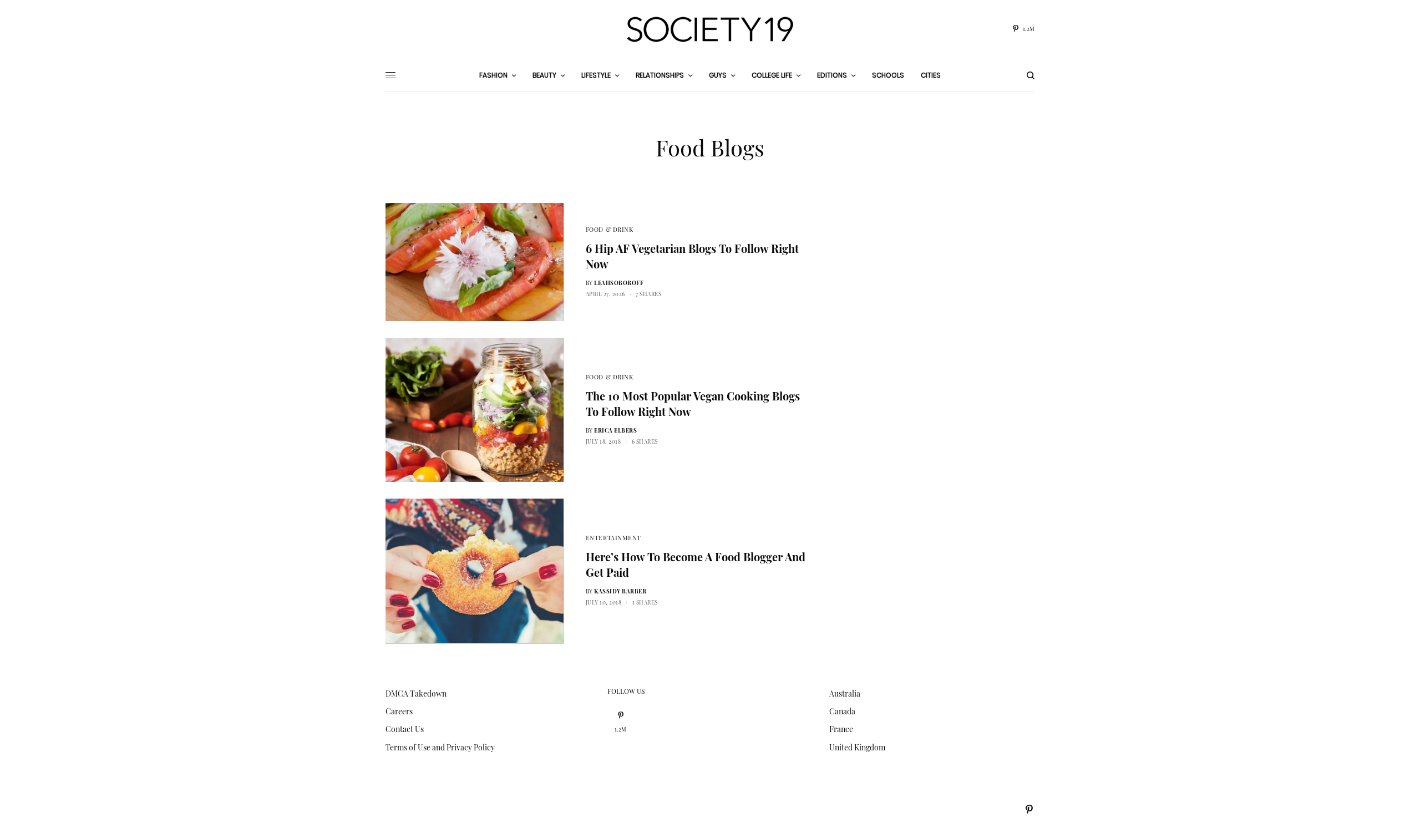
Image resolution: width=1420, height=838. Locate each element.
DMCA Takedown (416, 693)
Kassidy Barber (620, 591)
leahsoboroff (618, 283)
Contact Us (405, 729)
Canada (842, 711)
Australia (844, 693)
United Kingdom (857, 747)
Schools (888, 75)
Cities (931, 75)
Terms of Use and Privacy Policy (440, 747)
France (841, 729)
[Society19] (710, 29)
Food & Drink (609, 229)
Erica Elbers (615, 430)
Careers (399, 711)
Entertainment (613, 538)
